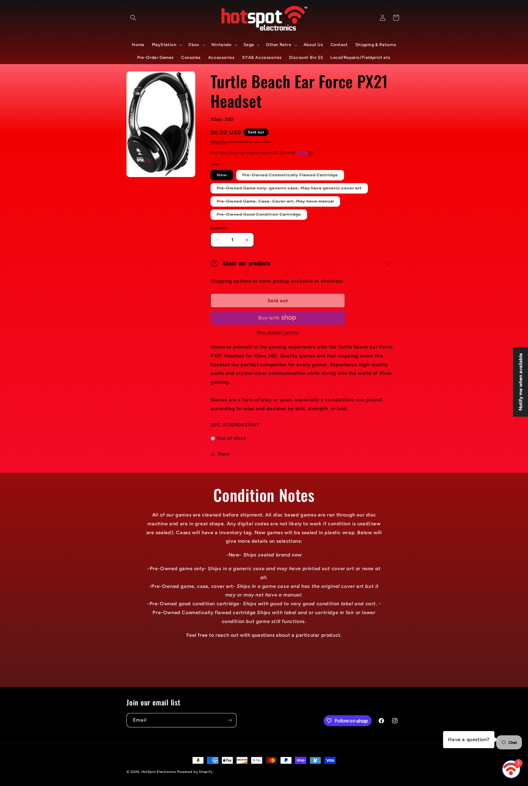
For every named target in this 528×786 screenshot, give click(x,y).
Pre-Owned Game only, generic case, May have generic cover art (292, 189)
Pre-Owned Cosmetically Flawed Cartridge (293, 176)
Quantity (219, 228)
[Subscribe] (229, 720)
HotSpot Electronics (158, 772)
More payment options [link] (278, 332)
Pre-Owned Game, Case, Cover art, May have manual (278, 202)
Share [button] (224, 454)
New (225, 176)
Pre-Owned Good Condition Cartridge (262, 216)
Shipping (219, 141)
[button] (133, 17)
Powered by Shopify (195, 772)
